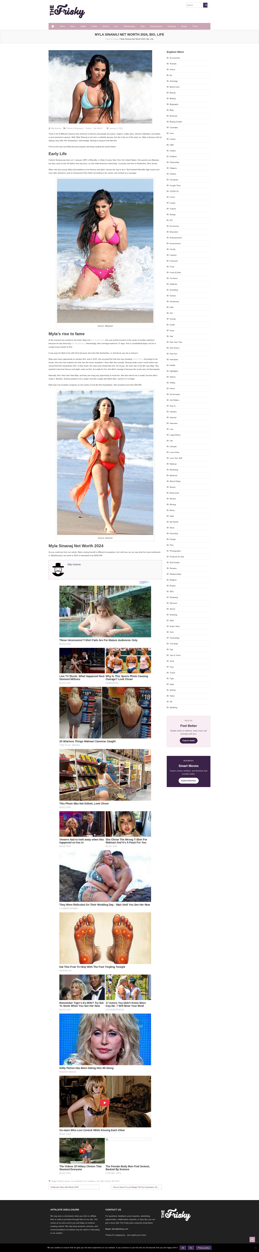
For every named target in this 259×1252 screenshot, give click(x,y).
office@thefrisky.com (120, 1229)
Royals (184, 26)
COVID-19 (174, 191)
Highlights (174, 371)
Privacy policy (203, 1248)
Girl (171, 313)
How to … (174, 406)
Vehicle (173, 690)
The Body (174, 644)
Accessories (175, 58)
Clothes (173, 174)
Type (172, 678)
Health (83, 26)
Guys (172, 330)
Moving (173, 504)
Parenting (172, 26)
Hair (171, 336)
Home (62, 26)
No (191, 1248)
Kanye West (137, 359)
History (173, 377)
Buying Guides (176, 122)
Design (173, 214)
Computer (174, 180)
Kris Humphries (97, 340)
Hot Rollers (174, 400)
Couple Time (175, 185)
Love (116, 26)
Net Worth (98, 128)
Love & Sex (174, 452)
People (173, 539)
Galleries (173, 284)
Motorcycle (174, 493)
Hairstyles (174, 359)
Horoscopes (175, 394)
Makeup (173, 464)
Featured (174, 261)
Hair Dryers (174, 348)
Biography (79, 128)
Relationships (129, 26)
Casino (173, 139)
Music (172, 510)
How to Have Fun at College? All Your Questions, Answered (137, 1187)
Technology (174, 638)
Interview (173, 423)
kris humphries (90, 1181)
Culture (173, 209)
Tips (171, 649)
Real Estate (175, 562)
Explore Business (188, 781)
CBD (172, 145)
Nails (172, 516)
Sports (172, 609)
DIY (171, 220)
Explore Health (189, 741)
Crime (172, 197)
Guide (172, 325)
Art (171, 75)
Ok (183, 1248)
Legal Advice (175, 435)
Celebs (94, 26)
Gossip (173, 319)
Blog (171, 110)
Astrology (174, 81)
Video (172, 696)
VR (171, 702)
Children (173, 156)
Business (173, 116)
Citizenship (174, 162)
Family (172, 249)
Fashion (173, 255)
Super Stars (175, 626)
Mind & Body (175, 481)
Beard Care (175, 87)
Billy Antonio (56, 128)
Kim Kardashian (78, 343)
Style (143, 26)
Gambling (174, 290)
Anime (172, 69)
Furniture (174, 278)
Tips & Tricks (175, 655)
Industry (173, 412)
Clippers (173, 168)
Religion (173, 580)
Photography (175, 551)
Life (98, 1181)
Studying (173, 615)
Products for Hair (177, 557)
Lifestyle (173, 446)
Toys (172, 667)
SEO (172, 591)
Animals (173, 64)
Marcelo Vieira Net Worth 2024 (65, 1187)
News (72, 26)
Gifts (172, 307)
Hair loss (173, 354)
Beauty (173, 93)
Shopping (174, 597)
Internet (173, 417)
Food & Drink (175, 272)
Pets (171, 545)
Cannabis (174, 127)
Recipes (173, 568)
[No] (255, 1247)
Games (173, 296)
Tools (172, 661)
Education (174, 232)
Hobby (172, 383)
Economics (174, 226)
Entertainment (156, 26)
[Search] (205, 5)
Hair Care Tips (176, 342)
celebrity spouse (63, 1181)
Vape (172, 684)
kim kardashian (77, 1181)
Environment (175, 243)
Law (171, 429)
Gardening (174, 301)
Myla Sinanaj (105, 1181)
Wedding (173, 707)
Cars (172, 133)
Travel (195, 26)
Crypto (172, 203)
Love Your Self (176, 458)
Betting (173, 98)
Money (172, 487)
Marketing (174, 470)
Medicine (173, 475)
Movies (106, 26)
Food (172, 267)
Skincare (173, 603)
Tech (172, 632)
